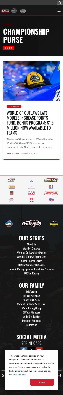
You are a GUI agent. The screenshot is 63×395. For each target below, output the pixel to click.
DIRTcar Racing (31, 273)
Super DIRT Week (31, 300)
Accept (42, 382)
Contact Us (31, 325)
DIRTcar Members (31, 312)
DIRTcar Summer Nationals (31, 265)
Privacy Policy (19, 374)
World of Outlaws (31, 248)
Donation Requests (31, 321)
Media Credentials (31, 316)
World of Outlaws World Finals (31, 304)
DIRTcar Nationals (31, 296)
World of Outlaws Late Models (31, 252)
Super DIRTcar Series (31, 261)
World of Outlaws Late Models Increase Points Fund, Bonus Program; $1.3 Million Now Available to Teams (30, 123)
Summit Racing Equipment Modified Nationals (31, 269)
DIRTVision (31, 292)
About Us (31, 244)
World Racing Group (31, 308)
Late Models (14, 106)
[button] (60, 3)
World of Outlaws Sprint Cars (31, 257)
